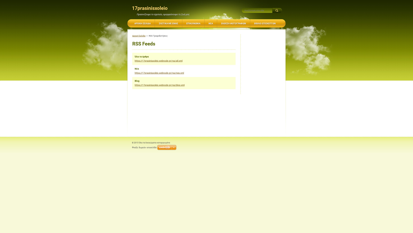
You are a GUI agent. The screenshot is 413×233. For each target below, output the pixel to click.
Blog (137, 81)
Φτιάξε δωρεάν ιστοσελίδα (144, 147)
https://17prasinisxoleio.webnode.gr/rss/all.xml (158, 61)
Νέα (137, 68)
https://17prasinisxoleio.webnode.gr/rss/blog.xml (160, 85)
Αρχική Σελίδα (138, 36)
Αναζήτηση (277, 10)
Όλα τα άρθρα (142, 56)
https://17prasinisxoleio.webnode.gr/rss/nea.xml (159, 73)
